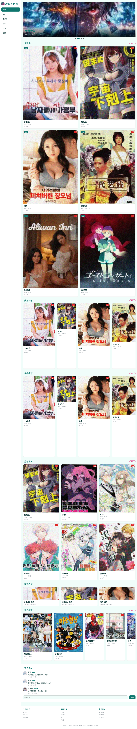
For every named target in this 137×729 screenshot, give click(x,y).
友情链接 (25, 717)
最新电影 (101, 712)
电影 (4, 14)
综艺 (4, 24)
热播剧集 (101, 715)
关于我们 (25, 712)
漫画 (4, 33)
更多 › (132, 43)
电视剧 (5, 19)
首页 (4, 9)
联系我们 (25, 715)
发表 (132, 697)
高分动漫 (101, 717)
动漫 (4, 28)
